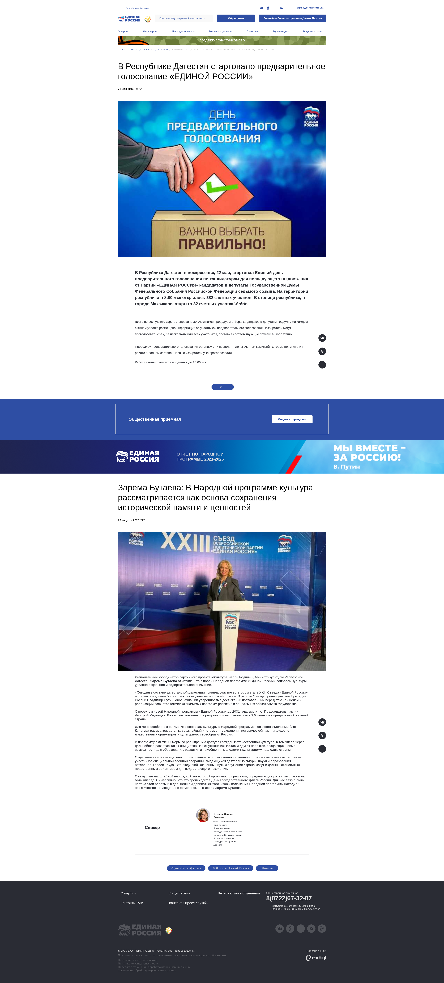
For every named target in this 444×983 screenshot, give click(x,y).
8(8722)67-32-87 (289, 898)
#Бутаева (267, 868)
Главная (122, 49)
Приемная (253, 31)
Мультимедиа (281, 31)
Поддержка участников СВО (222, 40)
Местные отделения (220, 31)
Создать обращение (292, 419)
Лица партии (150, 31)
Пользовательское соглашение (137, 960)
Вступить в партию (313, 31)
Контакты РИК (132, 903)
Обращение (236, 18)
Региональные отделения (239, 893)
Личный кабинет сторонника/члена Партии (292, 18)
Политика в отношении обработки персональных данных (154, 967)
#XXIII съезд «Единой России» (230, 868)
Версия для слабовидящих (309, 8)
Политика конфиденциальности (138, 963)
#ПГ (222, 387)
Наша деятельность (183, 31)
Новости (163, 49)
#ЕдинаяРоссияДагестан (186, 868)
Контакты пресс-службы (188, 903)
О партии (123, 31)
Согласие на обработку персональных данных (147, 970)
